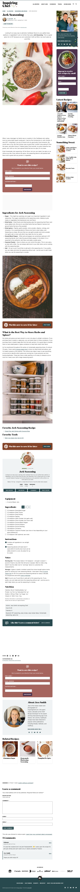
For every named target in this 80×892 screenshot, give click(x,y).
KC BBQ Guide (67, 4)
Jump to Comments (45, 622)
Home (3, 11)
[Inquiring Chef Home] (9, 4)
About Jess (44, 4)
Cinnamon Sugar (9, 758)
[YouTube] (34, 732)
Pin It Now (47, 325)
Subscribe (62, 93)
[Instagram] (31, 732)
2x (26, 507)
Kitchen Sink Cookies (70, 177)
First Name (8, 171)
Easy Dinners (28, 883)
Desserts (35, 883)
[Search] (76, 4)
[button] (22, 468)
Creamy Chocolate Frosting (71, 115)
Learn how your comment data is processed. (39, 834)
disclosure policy (24, 27)
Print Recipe (45, 490)
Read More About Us (64, 41)
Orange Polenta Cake (61, 136)
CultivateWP (29, 887)
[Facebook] (37, 732)
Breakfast (43, 883)
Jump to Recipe (8, 23)
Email (4, 822)
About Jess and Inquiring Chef (55, 883)
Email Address (9, 176)
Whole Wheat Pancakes (72, 136)
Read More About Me (34, 729)
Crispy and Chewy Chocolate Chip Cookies (71, 149)
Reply (50, 842)
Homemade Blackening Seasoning (25, 760)
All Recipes (36, 4)
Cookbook (53, 4)
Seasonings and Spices (21, 11)
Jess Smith (10, 18)
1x (23, 507)
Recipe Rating (6, 795)
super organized (25, 575)
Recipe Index (20, 883)
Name (4, 816)
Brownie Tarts (70, 168)
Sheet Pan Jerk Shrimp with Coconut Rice (17, 431)
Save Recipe (27, 189)
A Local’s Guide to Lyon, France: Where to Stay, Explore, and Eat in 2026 (61, 117)
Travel (60, 4)
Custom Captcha (10, 181)
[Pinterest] (29, 732)
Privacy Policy (19, 887)
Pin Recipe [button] (21, 490)
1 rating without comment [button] (25, 783)
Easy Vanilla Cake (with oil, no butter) (71, 158)
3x (29, 507)
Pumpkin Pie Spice (44, 758)
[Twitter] (40, 732)
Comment (33, 490)
